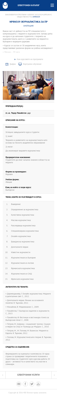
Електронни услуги (28, 375)
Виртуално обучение (32, 64)
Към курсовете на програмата (30, 59)
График (13, 64)
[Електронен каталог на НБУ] (5, 5)
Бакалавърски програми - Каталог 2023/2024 (24, 15)
